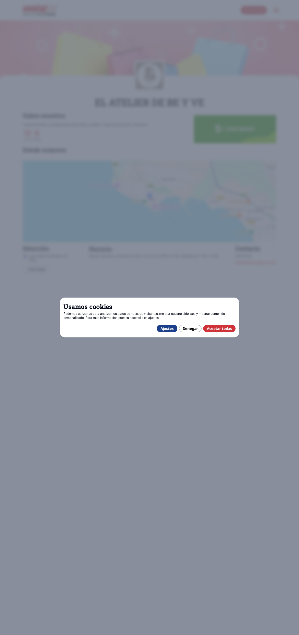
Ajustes (167, 328)
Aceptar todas (219, 328)
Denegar (190, 328)
